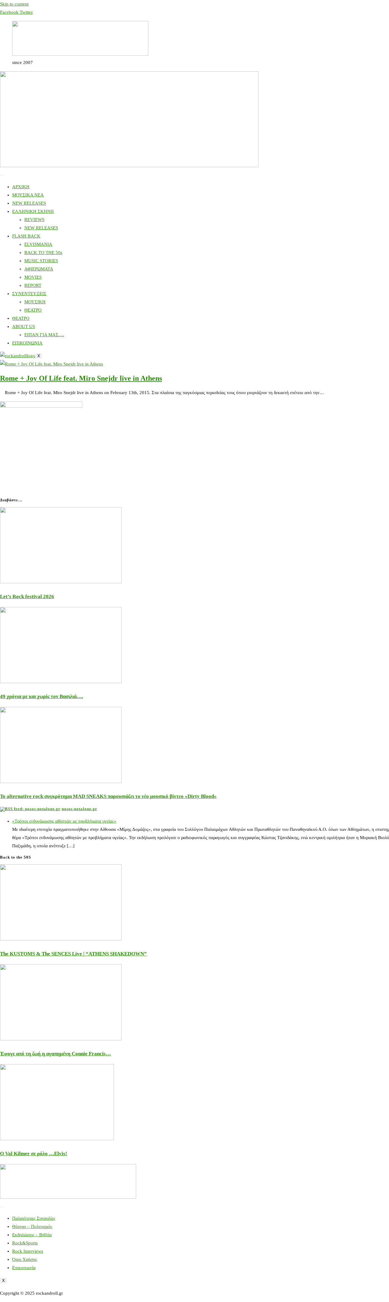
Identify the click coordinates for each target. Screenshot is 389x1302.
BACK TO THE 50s (43, 252)
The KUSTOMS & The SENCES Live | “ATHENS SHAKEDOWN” (73, 954)
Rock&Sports (25, 1242)
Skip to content (14, 4)
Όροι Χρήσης (24, 1259)
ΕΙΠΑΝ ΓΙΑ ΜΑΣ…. (44, 334)
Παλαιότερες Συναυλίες (33, 1218)
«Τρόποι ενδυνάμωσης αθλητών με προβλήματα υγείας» (64, 821)
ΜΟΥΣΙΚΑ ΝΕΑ (28, 194)
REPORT (32, 285)
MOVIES (33, 277)
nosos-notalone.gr (79, 808)
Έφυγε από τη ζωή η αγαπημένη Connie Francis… (55, 1054)
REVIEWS (34, 219)
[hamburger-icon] (2, 175)
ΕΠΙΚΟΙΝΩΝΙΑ (27, 342)
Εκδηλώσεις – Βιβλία (32, 1234)
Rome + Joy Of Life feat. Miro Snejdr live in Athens (81, 378)
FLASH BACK (26, 236)
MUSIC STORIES (41, 260)
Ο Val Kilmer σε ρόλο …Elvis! (33, 1153)
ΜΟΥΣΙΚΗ (35, 301)
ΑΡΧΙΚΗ (20, 186)
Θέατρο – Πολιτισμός (32, 1226)
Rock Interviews (27, 1251)
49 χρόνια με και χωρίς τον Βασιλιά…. (41, 696)
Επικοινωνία (24, 1267)
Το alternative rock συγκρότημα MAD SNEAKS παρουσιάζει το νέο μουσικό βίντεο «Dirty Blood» (108, 796)
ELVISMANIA (38, 244)
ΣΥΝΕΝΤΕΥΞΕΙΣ (29, 293)
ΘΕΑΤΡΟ (33, 310)
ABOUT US (23, 326)
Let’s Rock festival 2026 (27, 596)
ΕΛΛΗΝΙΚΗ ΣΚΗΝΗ (33, 211)
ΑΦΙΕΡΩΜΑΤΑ (38, 268)
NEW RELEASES (29, 203)
